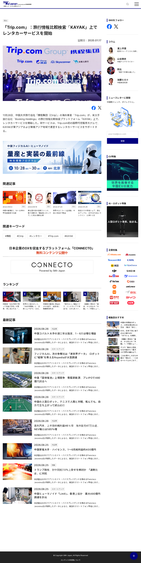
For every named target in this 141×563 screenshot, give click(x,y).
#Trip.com (53, 236)
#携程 (8, 236)
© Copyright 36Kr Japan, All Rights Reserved (70, 555)
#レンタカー (36, 236)
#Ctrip (20, 236)
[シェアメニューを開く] (134, 556)
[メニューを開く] (136, 4)
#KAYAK (69, 236)
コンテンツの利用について (70, 560)
